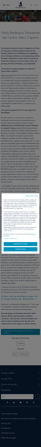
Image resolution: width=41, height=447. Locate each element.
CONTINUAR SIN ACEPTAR (31, 195)
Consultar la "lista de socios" (10, 238)
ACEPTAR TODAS (20, 249)
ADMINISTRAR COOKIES (20, 244)
